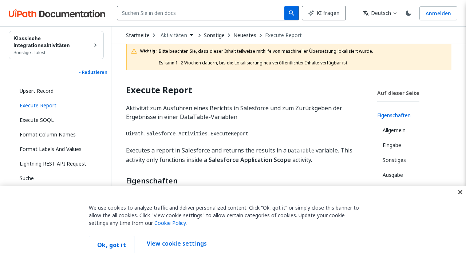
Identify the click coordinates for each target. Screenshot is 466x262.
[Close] (460, 192)
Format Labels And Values (51, 149)
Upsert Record (37, 91)
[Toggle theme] (408, 13)
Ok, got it (111, 245)
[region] (233, 224)
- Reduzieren (93, 72)
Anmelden (438, 13)
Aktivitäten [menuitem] (174, 35)
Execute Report (283, 35)
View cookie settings (177, 243)
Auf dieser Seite (398, 93)
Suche (27, 178)
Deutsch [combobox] (377, 13)
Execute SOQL (37, 120)
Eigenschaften (152, 181)
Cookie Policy (170, 223)
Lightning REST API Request (53, 163)
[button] (59, 105)
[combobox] (202, 13)
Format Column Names (48, 134)
